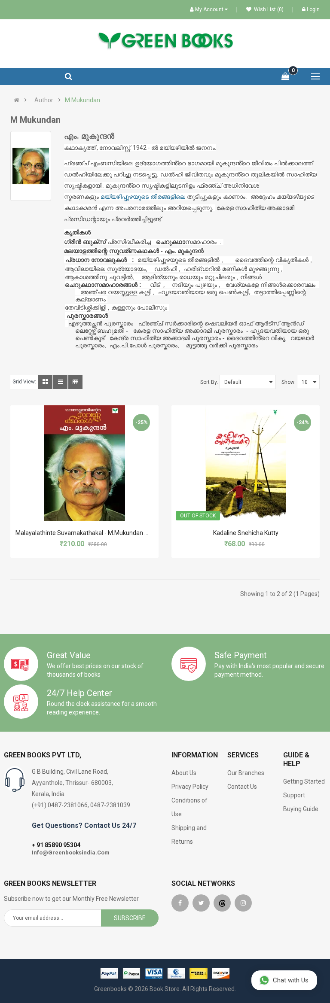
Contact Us (242, 786)
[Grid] (45, 382)
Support (294, 795)
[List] (60, 382)
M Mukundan (82, 100)
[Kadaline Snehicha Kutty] (245, 463)
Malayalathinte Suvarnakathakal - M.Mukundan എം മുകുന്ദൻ (98, 532)
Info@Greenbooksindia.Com (71, 852)
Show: (288, 382)
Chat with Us (291, 980)
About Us (183, 772)
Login (313, 9)
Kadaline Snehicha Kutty (245, 532)
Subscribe (130, 918)
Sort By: (209, 382)
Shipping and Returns (189, 834)
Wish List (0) (268, 9)
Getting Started (304, 781)
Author (43, 100)
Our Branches (245, 772)
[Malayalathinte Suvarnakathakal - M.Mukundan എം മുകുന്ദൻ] (84, 463)
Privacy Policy (189, 786)
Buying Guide (300, 808)
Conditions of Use (189, 807)
